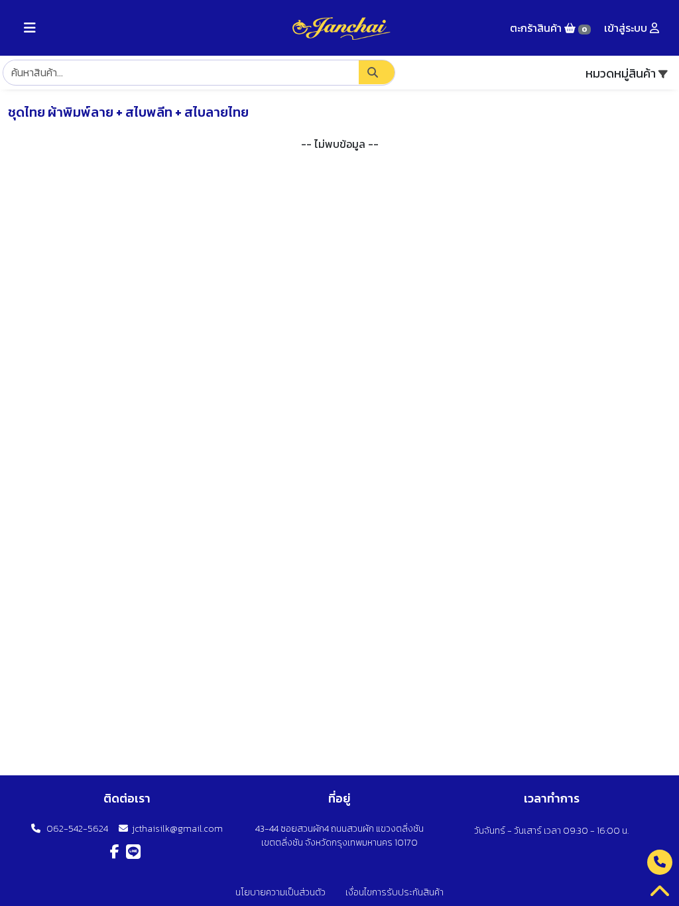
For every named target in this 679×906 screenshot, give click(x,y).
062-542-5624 (74, 829)
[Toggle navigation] (30, 28)
